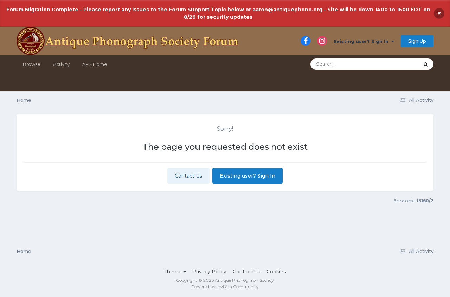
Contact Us (188, 176)
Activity (61, 64)
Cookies (276, 271)
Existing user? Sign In (362, 41)
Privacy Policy (209, 271)
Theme (173, 271)
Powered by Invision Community (225, 286)
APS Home (94, 64)
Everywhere (396, 64)
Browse (31, 64)
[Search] (425, 64)
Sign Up (417, 41)
